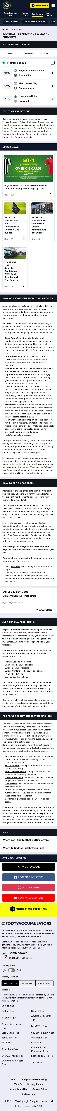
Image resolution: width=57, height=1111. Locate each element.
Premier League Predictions (18, 662)
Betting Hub (28, 1094)
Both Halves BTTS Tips (43, 1056)
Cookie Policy (39, 1089)
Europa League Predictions (18, 668)
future (47, 54)
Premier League (9, 122)
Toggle (11, 970)
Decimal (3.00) (27, 983)
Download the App (10, 14)
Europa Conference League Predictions (24, 671)
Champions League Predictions (20, 665)
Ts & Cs (18, 1084)
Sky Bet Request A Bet (42, 1033)
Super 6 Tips (37, 1011)
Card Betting (11, 799)
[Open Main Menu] (53, 5)
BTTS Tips (7, 1042)
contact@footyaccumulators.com (32, 998)
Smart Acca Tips (10, 1049)
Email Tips (36, 1042)
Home (5, 29)
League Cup (36, 122)
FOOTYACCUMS (31, 887)
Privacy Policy (35, 1084)
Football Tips (25, 14)
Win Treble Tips (39, 1037)
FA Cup (22, 122)
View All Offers (44, 610)
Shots (8, 789)
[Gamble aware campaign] (20, 953)
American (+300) (44, 983)
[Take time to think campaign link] (29, 911)
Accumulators (12, 756)
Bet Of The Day (12, 765)
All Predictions (11, 22)
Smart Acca (49, 14)
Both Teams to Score (15, 771)
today (9, 54)
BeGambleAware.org (17, 603)
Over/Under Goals (14, 777)
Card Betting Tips (10, 1033)
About (13, 1079)
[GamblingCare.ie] (20, 958)
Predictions (37, 14)
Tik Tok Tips (37, 1062)
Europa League (18, 128)
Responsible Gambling (34, 1079)
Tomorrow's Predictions (35, 22)
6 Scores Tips (9, 1017)
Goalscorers (11, 783)
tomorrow (28, 54)
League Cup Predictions (16, 677)
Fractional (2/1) (10, 983)
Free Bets (30, 494)
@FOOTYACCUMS (31, 867)
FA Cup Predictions (14, 674)
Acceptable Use (19, 1089)
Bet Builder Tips (9, 1037)
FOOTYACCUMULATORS (30, 877)
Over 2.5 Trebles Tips (12, 1056)
